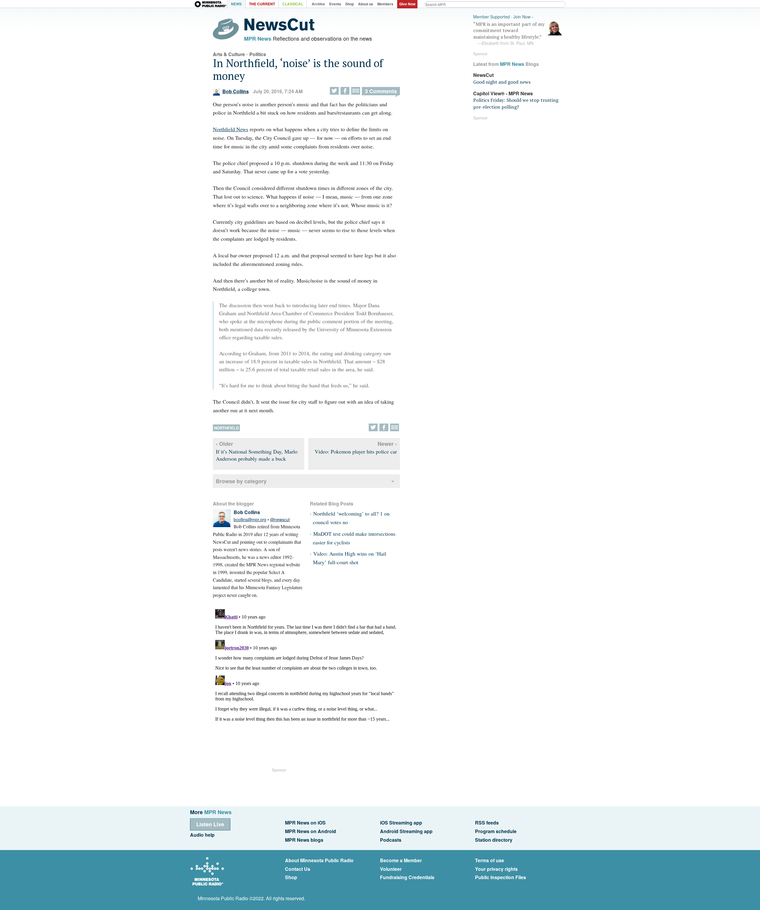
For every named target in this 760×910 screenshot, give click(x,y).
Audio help (202, 834)
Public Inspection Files (500, 877)
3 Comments (381, 91)
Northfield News (230, 129)
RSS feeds (487, 822)
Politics (257, 54)
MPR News (257, 38)
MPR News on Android (310, 831)
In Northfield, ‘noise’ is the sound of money (298, 69)
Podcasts (390, 839)
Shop (291, 877)
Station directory (493, 839)
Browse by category (241, 481)
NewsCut (483, 75)
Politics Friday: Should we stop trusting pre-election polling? (515, 103)
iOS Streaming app (401, 822)
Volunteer (391, 868)
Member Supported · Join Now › (503, 17)
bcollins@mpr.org (250, 519)
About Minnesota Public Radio (319, 860)
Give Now (407, 4)
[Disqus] (306, 681)
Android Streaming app (406, 831)
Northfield (226, 428)
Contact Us (297, 868)
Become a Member (401, 860)
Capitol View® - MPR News (503, 93)
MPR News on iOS (305, 822)
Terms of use (489, 860)
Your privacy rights (496, 868)
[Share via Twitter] (334, 91)
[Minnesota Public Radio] (210, 4)
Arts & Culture (229, 54)
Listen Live (210, 824)
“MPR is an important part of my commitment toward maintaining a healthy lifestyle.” (508, 33)
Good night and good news (502, 82)
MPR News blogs (304, 839)
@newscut (280, 519)
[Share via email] (355, 91)
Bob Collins (235, 91)
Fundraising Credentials (407, 877)
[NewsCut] (279, 29)
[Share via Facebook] (345, 91)
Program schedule (496, 831)
